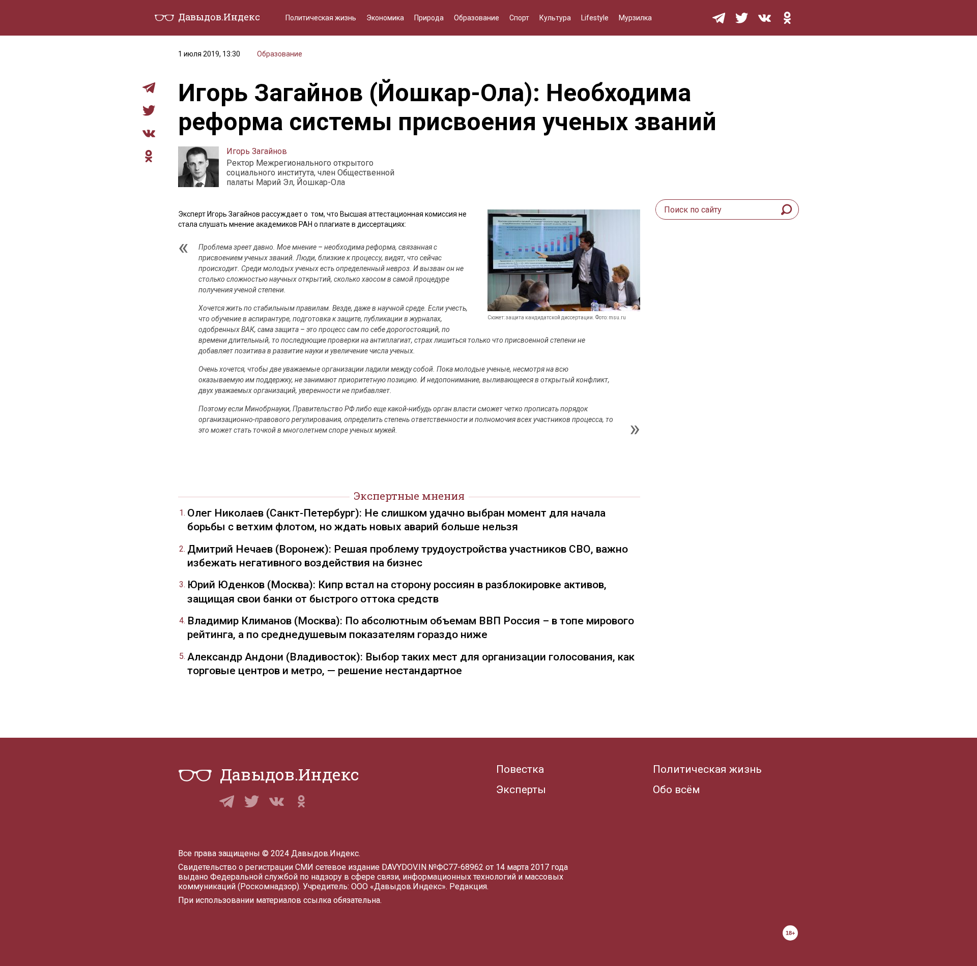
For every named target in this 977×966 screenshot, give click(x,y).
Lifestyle (595, 18)
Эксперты (521, 789)
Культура (555, 18)
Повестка (520, 769)
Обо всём (676, 789)
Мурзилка (635, 18)
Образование (476, 18)
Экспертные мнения (409, 496)
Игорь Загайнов (256, 151)
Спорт (519, 18)
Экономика (385, 18)
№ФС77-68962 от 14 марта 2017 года (498, 867)
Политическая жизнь (320, 18)
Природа (429, 18)
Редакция (468, 886)
